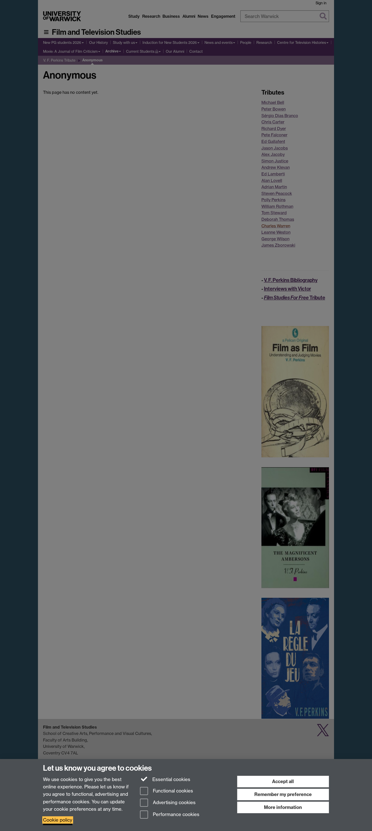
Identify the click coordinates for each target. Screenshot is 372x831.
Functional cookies (172, 791)
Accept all (283, 781)
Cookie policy (57, 820)
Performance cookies (175, 815)
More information (283, 807)
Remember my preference (283, 794)
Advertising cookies (174, 803)
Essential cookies (170, 779)
